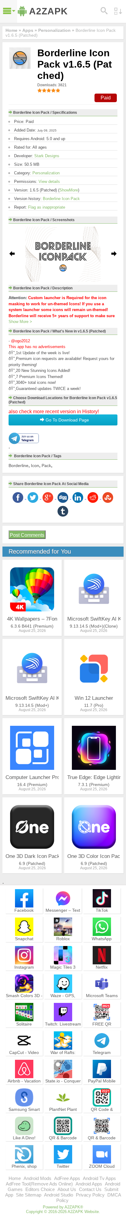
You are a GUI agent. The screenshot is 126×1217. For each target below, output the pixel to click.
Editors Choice (40, 1189)
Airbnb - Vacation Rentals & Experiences (24, 1086)
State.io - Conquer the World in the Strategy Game (63, 1086)
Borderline (18, 465)
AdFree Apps (67, 1178)
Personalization (46, 173)
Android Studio (58, 1194)
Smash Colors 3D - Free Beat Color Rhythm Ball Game (24, 1001)
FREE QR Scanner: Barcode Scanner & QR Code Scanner (101, 1032)
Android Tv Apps (99, 1178)
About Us (66, 1189)
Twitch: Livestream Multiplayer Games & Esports (63, 1029)
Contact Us (90, 1189)
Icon (35, 465)
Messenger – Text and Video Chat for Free (63, 916)
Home (15, 1178)
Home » (13, 30)
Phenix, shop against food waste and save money (24, 1172)
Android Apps (89, 1183)
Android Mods (37, 1178)
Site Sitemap (28, 1194)
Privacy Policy (90, 1194)
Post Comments (27, 535)
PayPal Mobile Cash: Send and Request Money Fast (101, 1089)
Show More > (20, 321)
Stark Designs (46, 156)
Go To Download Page (66, 419)
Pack (46, 465)
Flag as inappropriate (46, 207)
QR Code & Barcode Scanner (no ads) (102, 1115)
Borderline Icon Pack (61, 198)
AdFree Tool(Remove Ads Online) (39, 1183)
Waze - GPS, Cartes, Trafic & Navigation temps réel (63, 1004)
